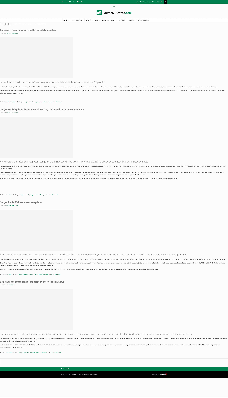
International (143, 20)
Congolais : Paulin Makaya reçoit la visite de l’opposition (28, 30)
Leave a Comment (57, 102)
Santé (113, 20)
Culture (105, 20)
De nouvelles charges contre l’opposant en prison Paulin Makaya (32, 281)
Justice (9, 274)
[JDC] (114, 12)
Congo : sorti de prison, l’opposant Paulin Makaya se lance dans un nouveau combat (42, 109)
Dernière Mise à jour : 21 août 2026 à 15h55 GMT (148, 1)
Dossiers (132, 20)
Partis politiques (11, 102)
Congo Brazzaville (29, 102)
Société (88, 20)
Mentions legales (65, 369)
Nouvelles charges (43, 352)
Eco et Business (77, 20)
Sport (97, 20)
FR (114, 6)
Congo (20, 352)
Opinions (122, 20)
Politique (65, 20)
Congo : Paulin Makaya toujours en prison (21, 202)
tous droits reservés (91, 374)
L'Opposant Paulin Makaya (41, 102)
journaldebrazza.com (80, 374)
